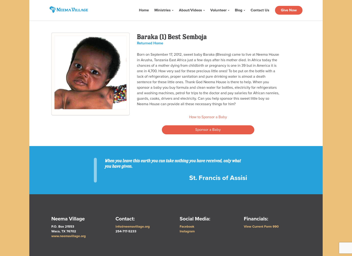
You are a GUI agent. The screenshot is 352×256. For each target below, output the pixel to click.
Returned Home (150, 43)
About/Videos (191, 10)
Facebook (187, 226)
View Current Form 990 (261, 226)
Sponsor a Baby (208, 130)
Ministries (163, 10)
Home (144, 10)
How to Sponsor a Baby (208, 117)
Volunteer (219, 10)
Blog (239, 10)
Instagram (187, 231)
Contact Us (260, 10)
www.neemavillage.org (68, 236)
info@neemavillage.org (132, 226)
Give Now (289, 10)
